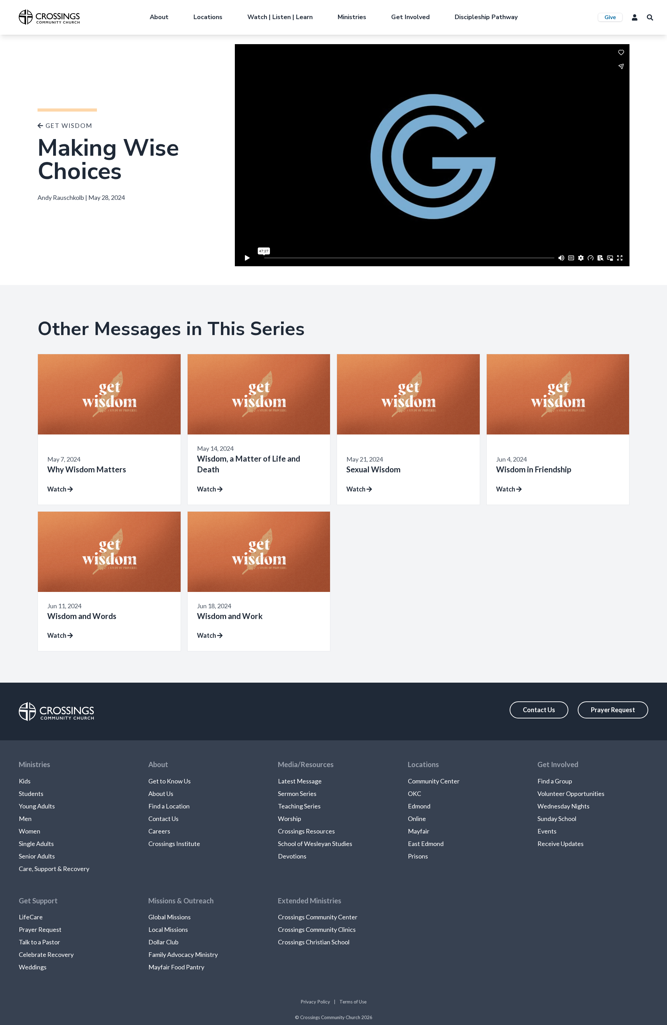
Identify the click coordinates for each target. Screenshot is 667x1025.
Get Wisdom (68, 125)
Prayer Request (613, 710)
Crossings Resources (306, 831)
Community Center (434, 781)
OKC (414, 793)
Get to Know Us (169, 781)
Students (31, 793)
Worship (289, 818)
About (159, 17)
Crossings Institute (174, 843)
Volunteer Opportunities (570, 793)
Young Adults (37, 806)
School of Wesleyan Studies (315, 843)
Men (25, 818)
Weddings (33, 967)
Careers (159, 831)
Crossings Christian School (313, 942)
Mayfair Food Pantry (176, 967)
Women (29, 831)
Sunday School (556, 818)
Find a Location (169, 806)
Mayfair (418, 831)
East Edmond (426, 843)
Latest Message (300, 781)
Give (610, 17)
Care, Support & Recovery (54, 868)
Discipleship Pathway (486, 17)
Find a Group (554, 781)
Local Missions (168, 929)
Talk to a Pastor (39, 942)
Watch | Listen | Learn (280, 17)
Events (547, 831)
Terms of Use (353, 1001)
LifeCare (31, 917)
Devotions (292, 856)
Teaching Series (299, 806)
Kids (25, 781)
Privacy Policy (315, 1001)
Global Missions (169, 917)
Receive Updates (560, 843)
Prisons (418, 856)
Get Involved (410, 17)
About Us (160, 793)
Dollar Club (163, 942)
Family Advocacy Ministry (183, 954)
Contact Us (539, 710)
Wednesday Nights (563, 806)
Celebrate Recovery (46, 954)
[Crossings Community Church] (49, 17)
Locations (207, 17)
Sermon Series (297, 793)
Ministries (352, 17)
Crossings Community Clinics (317, 929)
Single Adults (36, 843)
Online (417, 818)
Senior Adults (37, 856)
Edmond (419, 806)
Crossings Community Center (317, 917)
